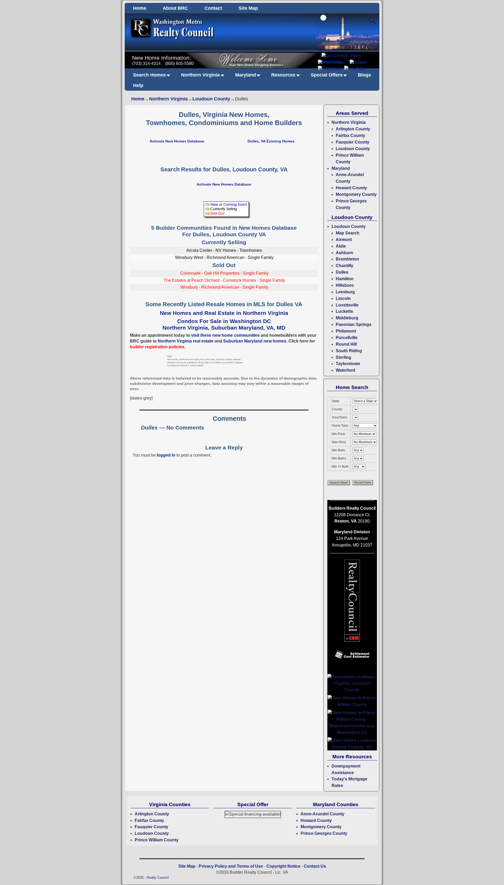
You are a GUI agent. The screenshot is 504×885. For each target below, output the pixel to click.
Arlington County (353, 129)
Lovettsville (347, 305)
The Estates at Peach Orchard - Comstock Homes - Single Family (224, 280)
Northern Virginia (200, 75)
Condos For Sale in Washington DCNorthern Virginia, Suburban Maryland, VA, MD (223, 324)
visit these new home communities (225, 335)
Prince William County (156, 840)
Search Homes (149, 75)
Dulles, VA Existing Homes (271, 141)
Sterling (343, 357)
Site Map (248, 8)
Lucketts (344, 311)
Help (138, 85)
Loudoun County (211, 98)
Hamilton (345, 279)
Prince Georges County (324, 833)
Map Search (347, 233)
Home (139, 8)
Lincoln (343, 298)
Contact (213, 8)
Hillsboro (345, 285)
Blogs (364, 75)
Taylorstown (348, 363)
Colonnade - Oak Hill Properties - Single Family (224, 273)
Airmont (344, 239)
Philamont (346, 331)
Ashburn (344, 252)
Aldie (341, 246)
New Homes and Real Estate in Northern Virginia (224, 313)
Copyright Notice (283, 866)
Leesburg (345, 292)
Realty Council (158, 877)
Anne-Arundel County (322, 814)
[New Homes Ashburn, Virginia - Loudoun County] (352, 690)
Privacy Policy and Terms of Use (231, 866)
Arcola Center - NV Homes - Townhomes (224, 250)
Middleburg (347, 318)
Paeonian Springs (353, 324)
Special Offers (327, 75)
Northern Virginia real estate (185, 341)
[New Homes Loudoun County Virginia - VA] (352, 747)
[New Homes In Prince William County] (352, 704)
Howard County (351, 188)
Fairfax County (350, 135)
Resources (283, 75)
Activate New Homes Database (177, 141)
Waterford (345, 370)
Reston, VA (345, 521)
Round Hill (346, 344)
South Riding (349, 351)
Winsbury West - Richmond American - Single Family (224, 257)
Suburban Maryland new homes (254, 341)
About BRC (175, 8)
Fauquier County (352, 142)
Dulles (342, 272)
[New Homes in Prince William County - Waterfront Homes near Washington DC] (352, 732)
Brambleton (347, 259)
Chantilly (344, 265)
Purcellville (347, 337)
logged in (166, 455)
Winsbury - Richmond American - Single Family (224, 287)
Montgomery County (356, 194)
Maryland (245, 75)
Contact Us (315, 866)
